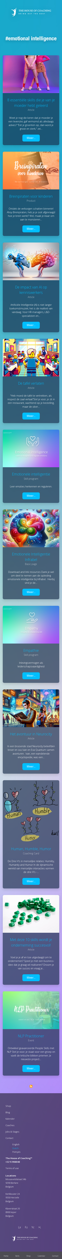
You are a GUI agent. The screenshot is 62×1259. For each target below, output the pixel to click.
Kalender (10, 1118)
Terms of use (12, 1168)
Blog (8, 1112)
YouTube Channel (32, 1227)
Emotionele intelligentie (31, 474)
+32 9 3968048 (13, 1161)
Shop (8, 1106)
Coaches (10, 1125)
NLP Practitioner (31, 1035)
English (15, 1144)
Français (16, 1151)
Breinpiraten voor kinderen (31, 196)
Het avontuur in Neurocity (31, 733)
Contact (9, 1138)
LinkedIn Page (19, 1227)
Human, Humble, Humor (31, 848)
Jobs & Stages (12, 1131)
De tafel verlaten (31, 383)
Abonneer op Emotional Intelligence (31, 1086)
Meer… (31, 138)
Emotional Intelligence (32, 38)
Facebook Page (25, 1227)
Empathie (31, 650)
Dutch (15, 1148)
